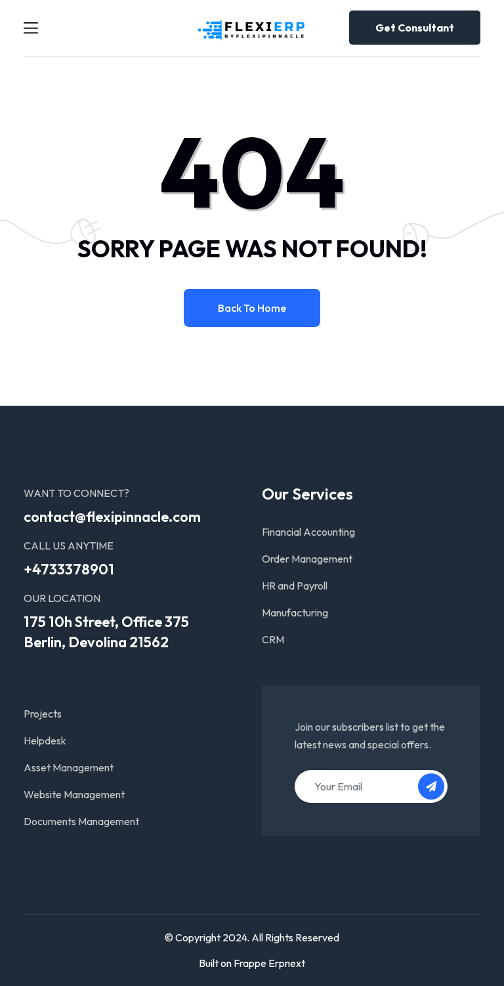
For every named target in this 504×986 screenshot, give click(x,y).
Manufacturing (295, 612)
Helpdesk (45, 740)
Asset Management (69, 767)
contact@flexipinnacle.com (112, 516)
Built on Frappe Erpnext (252, 963)
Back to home (252, 307)
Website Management (74, 794)
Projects (43, 713)
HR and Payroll (294, 585)
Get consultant (414, 27)
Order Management (307, 558)
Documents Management (81, 821)
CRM (273, 639)
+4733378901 (69, 569)
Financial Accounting (308, 531)
